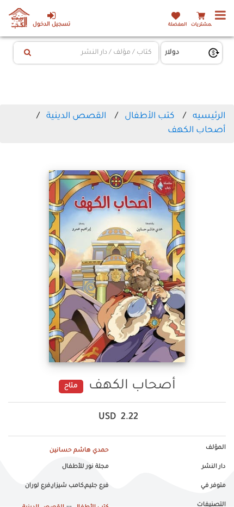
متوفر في (213, 486)
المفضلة (177, 24)
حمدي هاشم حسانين (79, 450)
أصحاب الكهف (196, 130)
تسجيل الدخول (51, 25)
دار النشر (214, 466)
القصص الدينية (76, 116)
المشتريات (202, 24)
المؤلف (216, 447)
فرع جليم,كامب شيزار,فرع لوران (67, 486)
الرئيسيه (209, 116)
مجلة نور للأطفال (85, 466)
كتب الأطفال (149, 116)
